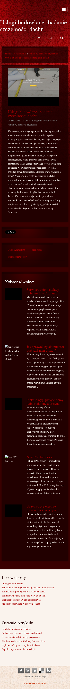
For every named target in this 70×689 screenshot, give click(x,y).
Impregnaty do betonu (12, 583)
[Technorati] (48, 667)
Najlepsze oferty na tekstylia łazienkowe (21, 645)
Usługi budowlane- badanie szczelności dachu (27, 57)
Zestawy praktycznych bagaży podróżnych (22, 633)
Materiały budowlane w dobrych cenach (21, 603)
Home (8, 53)
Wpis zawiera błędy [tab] (17, 256)
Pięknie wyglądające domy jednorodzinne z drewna (45, 401)
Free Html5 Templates (35, 683)
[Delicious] (41, 667)
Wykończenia (19, 53)
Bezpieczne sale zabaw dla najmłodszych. (21, 599)
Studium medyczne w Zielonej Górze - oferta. (24, 641)
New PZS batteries (39, 457)
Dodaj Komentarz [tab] (16, 249)
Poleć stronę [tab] (36, 249)
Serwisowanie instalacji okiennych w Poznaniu (43, 291)
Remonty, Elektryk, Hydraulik (43, 53)
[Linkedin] (27, 667)
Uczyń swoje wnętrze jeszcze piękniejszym (41, 508)
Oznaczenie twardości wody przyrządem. (21, 637)
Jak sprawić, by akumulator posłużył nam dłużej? (45, 348)
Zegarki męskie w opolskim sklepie (19, 649)
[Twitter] (34, 667)
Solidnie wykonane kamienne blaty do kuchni (24, 595)
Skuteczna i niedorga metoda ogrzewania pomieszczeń (28, 587)
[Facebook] (21, 667)
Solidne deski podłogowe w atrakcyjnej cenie (23, 591)
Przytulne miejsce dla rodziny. (16, 628)
